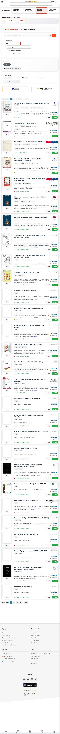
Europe (15, 89)
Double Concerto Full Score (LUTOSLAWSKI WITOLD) (31, 142)
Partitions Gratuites (8, 653)
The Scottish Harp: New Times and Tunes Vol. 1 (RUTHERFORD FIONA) (29, 256)
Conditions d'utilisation (7, 640)
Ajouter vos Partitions (36, 635)
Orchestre (17, 144)
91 (20, 99)
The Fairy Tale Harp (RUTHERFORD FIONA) (28, 344)
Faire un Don (34, 642)
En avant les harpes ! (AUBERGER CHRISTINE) (28, 308)
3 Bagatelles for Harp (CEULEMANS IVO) (27, 398)
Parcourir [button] (18, 732)
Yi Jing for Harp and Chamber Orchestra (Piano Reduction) (29, 380)
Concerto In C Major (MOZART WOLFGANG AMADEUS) (31, 518)
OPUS (42, 732)
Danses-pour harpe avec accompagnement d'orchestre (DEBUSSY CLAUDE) (28, 465)
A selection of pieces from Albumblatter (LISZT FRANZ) (29, 326)
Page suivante (5, 99)
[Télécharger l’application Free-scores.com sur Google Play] (30, 685)
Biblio (30, 732)
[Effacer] (50, 35)
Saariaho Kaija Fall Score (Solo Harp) (26, 123)
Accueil (6, 732)
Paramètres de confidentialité (9, 645)
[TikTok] (35, 679)
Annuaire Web (34, 658)
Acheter (55, 117)
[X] (32, 679)
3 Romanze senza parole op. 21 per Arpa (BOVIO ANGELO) (30, 198)
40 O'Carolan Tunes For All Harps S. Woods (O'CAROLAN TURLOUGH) (28, 159)
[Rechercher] (51, 4)
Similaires (48, 117)
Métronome (34, 665)
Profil (54, 732)
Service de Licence (35, 637)
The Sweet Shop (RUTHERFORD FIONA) (26, 272)
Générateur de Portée (36, 661)
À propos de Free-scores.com (9, 633)
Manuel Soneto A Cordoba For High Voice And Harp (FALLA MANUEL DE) (31, 179)
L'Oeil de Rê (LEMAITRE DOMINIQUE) (26, 500)
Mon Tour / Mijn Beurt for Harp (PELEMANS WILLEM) (31, 431)
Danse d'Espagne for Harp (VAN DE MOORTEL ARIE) (30, 551)
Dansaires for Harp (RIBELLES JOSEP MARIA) (28, 362)
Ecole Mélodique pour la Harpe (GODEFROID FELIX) (30, 217)
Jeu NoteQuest (34, 663)
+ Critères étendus (16, 53)
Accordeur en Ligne (35, 656)
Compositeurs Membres (36, 633)
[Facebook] (24, 679)
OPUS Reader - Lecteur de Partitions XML (41, 653)
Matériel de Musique (9, 661)
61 (17, 99)
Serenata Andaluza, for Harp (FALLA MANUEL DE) (30, 484)
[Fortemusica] (24, 694)
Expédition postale (13, 29)
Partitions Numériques (45, 89)
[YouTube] (28, 679)
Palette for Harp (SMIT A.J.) (23, 586)
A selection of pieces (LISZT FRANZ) (25, 290)
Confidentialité (5, 642)
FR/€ (58, 0)
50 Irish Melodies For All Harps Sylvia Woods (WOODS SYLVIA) (31, 104)
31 (13, 99)
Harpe (16, 108)
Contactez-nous (6, 635)
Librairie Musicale (11, 20)
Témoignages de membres (8, 637)
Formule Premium (35, 640)
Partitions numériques (29, 29)
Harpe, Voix (18, 183)
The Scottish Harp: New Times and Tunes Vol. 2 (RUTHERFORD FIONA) (29, 236)
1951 (27, 99)
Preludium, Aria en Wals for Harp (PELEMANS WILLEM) (29, 416)
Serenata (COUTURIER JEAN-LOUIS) (25, 448)
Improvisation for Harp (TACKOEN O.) (26, 534)
